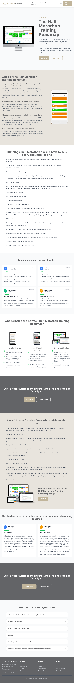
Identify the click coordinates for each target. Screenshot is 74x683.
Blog (57, 666)
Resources (48, 3)
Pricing (22, 668)
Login (60, 4)
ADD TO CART (29, 586)
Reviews (22, 671)
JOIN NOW (66, 3)
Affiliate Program (60, 668)
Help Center (41, 664)
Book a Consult (60, 671)
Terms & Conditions (43, 671)
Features (26, 3)
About (41, 3)
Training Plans (24, 666)
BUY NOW (44, 58)
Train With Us (33, 3)
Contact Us (41, 666)
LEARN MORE (56, 58)
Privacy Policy (42, 668)
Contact (57, 3)
